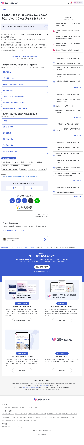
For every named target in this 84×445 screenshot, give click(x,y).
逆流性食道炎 (25, 165)
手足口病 (5, 165)
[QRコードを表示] (18, 200)
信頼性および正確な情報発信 (30, 387)
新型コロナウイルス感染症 (10, 169)
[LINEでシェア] (37, 200)
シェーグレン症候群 (19, 162)
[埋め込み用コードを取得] (24, 200)
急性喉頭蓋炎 (6, 162)
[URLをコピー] (12, 200)
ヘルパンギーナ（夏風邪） (35, 162)
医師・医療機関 (44, 385)
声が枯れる (32, 169)
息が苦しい (42, 169)
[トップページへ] (42, 401)
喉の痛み (23, 169)
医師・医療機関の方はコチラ (42, 271)
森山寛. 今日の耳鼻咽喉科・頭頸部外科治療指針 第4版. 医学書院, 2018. (20, 176)
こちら (40, 389)
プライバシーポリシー (11, 67)
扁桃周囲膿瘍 (14, 165)
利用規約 (3, 67)
